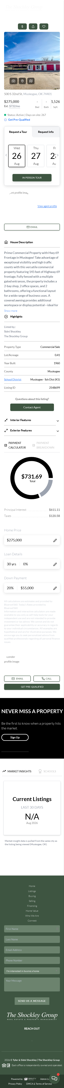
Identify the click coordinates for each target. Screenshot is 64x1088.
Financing (32, 906)
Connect (32, 920)
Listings (32, 891)
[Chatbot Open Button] (54, 1078)
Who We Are (32, 915)
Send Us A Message (32, 1001)
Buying (32, 896)
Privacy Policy (15, 1084)
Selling (32, 901)
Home (32, 886)
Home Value (32, 910)
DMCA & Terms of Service (39, 1084)
